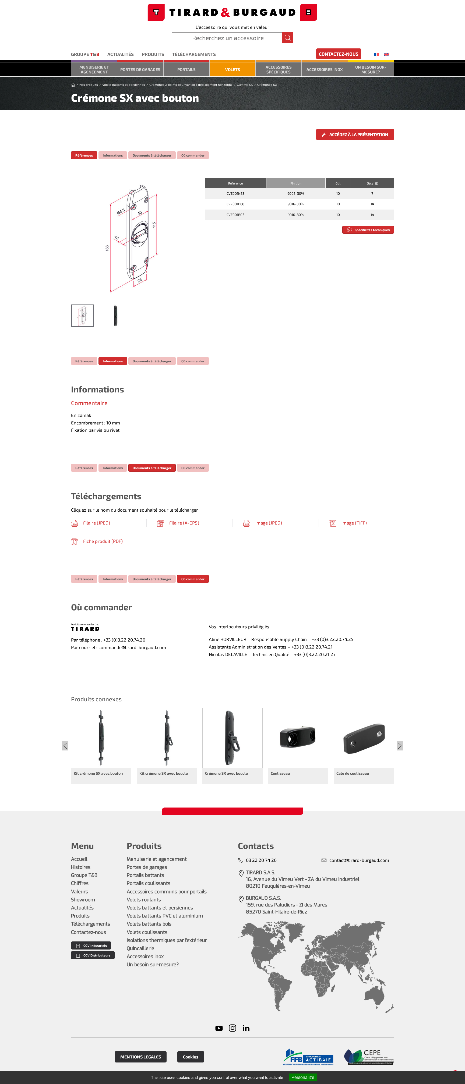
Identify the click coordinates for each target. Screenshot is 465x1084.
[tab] (82, 315)
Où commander (193, 155)
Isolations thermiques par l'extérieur (167, 940)
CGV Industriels (95, 945)
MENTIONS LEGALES (140, 1056)
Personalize (302, 1077)
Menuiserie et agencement (94, 69)
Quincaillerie (140, 948)
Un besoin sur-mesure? (370, 69)
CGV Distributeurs (96, 955)
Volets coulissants (147, 932)
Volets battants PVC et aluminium (165, 916)
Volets (232, 69)
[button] (132, 238)
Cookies (191, 1056)
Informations (113, 155)
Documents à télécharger (152, 155)
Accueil (79, 859)
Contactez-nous (338, 53)
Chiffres (80, 883)
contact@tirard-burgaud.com (359, 860)
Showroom (83, 900)
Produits (153, 54)
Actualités (120, 54)
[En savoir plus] (308, 1056)
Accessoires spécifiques (279, 69)
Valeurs (79, 891)
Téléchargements (194, 54)
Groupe (85, 54)
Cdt (338, 183)
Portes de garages (140, 69)
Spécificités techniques (372, 230)
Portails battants (145, 875)
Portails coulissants (148, 883)
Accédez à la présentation (358, 134)
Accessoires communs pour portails (167, 891)
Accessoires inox (325, 69)
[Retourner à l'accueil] (232, 11)
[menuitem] (376, 54)
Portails (186, 69)
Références (84, 155)
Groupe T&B (84, 875)
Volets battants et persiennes (160, 908)
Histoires (80, 867)
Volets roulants (144, 900)
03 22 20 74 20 (261, 860)
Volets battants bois (149, 924)
